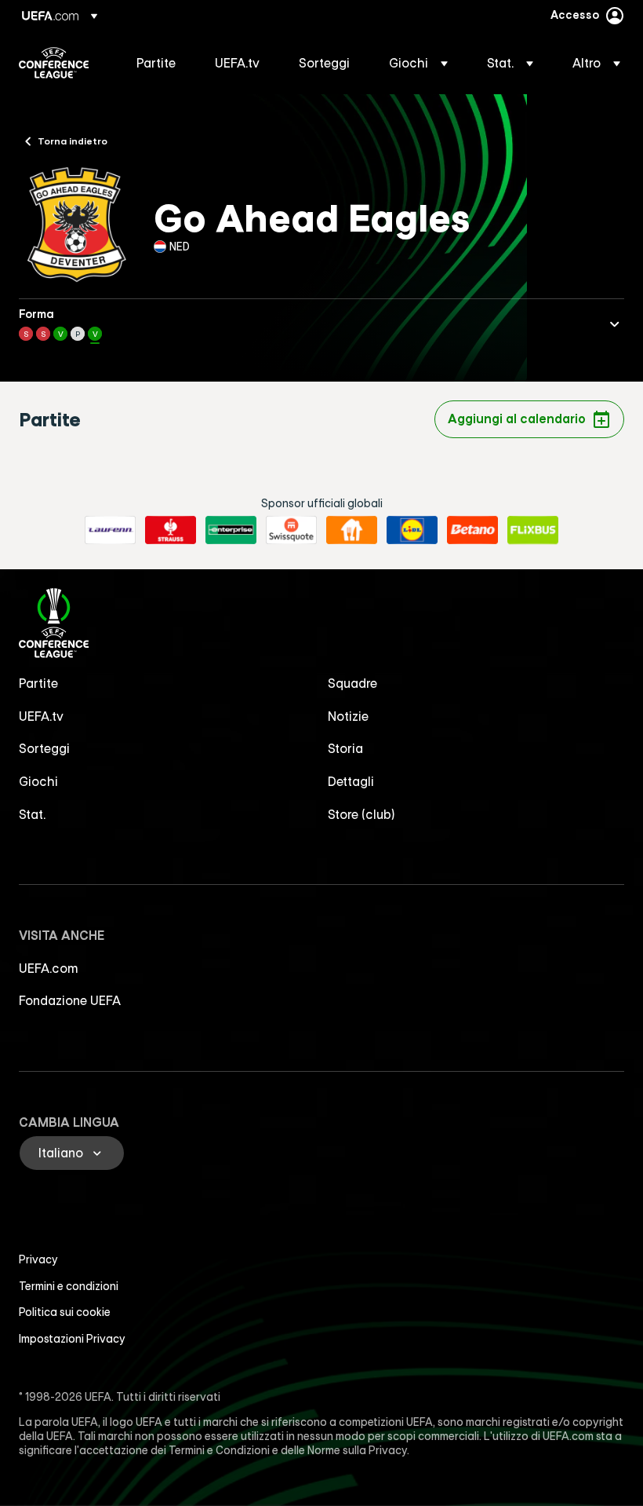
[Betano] (472, 530)
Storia (345, 748)
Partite (38, 683)
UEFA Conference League (54, 63)
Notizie (348, 716)
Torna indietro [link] (72, 140)
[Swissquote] (291, 530)
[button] (418, 63)
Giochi (38, 781)
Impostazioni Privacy (72, 1338)
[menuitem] (156, 63)
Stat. (32, 814)
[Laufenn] (110, 530)
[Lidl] (412, 530)
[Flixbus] (532, 530)
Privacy (38, 1259)
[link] (156, 63)
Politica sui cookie (65, 1312)
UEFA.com (48, 968)
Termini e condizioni (68, 1286)
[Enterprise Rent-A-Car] (230, 530)
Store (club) (361, 814)
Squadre (352, 683)
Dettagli (351, 781)
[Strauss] (170, 530)
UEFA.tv (41, 716)
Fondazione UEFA (70, 1000)
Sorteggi (44, 748)
